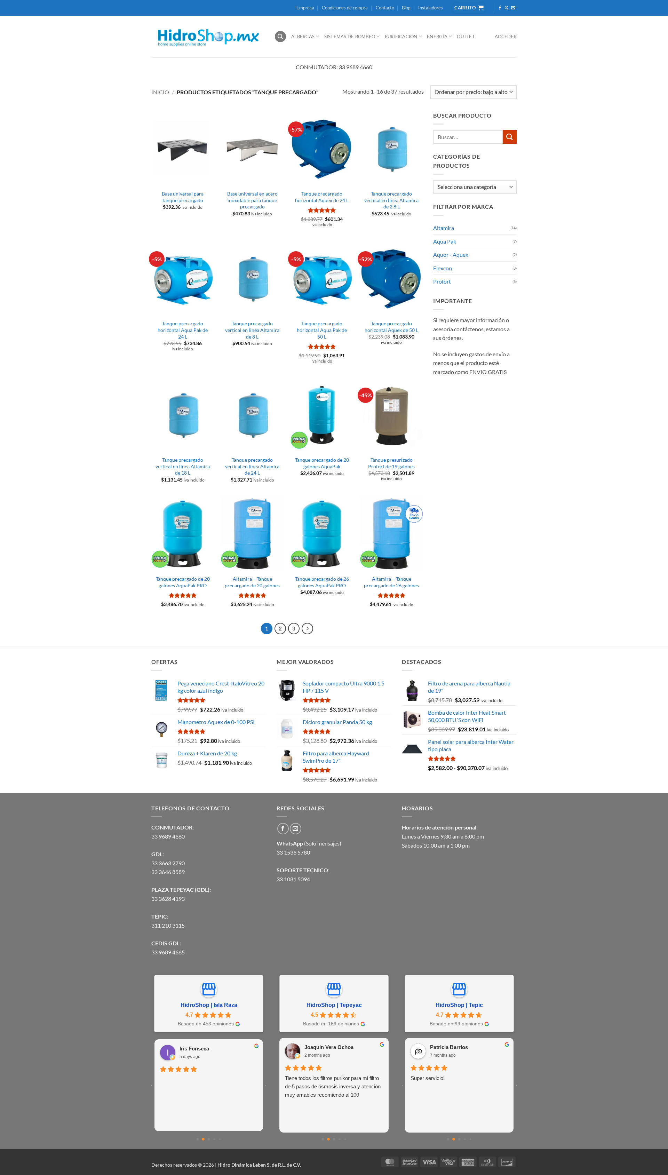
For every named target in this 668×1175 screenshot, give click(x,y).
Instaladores (430, 7)
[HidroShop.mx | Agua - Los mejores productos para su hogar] (207, 37)
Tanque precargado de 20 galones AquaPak (322, 463)
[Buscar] (280, 36)
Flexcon (442, 268)
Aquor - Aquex (450, 254)
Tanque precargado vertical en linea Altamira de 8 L (252, 329)
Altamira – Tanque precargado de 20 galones (252, 582)
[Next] (307, 629)
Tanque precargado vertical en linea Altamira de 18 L (183, 466)
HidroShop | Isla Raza (209, 1005)
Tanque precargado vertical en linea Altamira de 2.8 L (391, 200)
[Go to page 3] (214, 1139)
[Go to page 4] (220, 1139)
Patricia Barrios (449, 1047)
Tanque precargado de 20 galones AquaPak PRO (183, 582)
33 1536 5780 (293, 852)
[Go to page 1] (203, 1139)
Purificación (401, 36)
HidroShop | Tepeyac (334, 1005)
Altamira (443, 227)
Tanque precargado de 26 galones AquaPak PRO (322, 582)
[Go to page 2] (209, 1139)
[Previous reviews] (151, 1085)
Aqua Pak (444, 241)
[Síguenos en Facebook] (500, 8)
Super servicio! (428, 1078)
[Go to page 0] (198, 1139)
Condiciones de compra (345, 7)
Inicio (160, 92)
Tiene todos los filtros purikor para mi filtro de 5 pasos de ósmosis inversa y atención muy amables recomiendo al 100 (333, 1086)
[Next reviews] (265, 1085)
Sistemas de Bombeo (349, 36)
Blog (406, 7)
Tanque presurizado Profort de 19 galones (391, 463)
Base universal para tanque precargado (183, 197)
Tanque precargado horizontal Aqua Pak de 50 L (322, 329)
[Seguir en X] (506, 8)
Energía (437, 36)
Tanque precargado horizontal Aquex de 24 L (322, 197)
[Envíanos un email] (513, 8)
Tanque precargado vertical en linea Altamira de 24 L (252, 466)
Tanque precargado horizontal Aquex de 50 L (391, 326)
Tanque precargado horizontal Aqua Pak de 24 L (183, 329)
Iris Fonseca (194, 1048)
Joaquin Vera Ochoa (328, 1047)
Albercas (303, 36)
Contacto (385, 7)
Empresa (305, 7)
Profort (442, 281)
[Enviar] (510, 137)
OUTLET (466, 36)
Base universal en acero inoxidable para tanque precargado (252, 200)
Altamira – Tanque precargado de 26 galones (391, 582)
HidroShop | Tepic (459, 1005)
